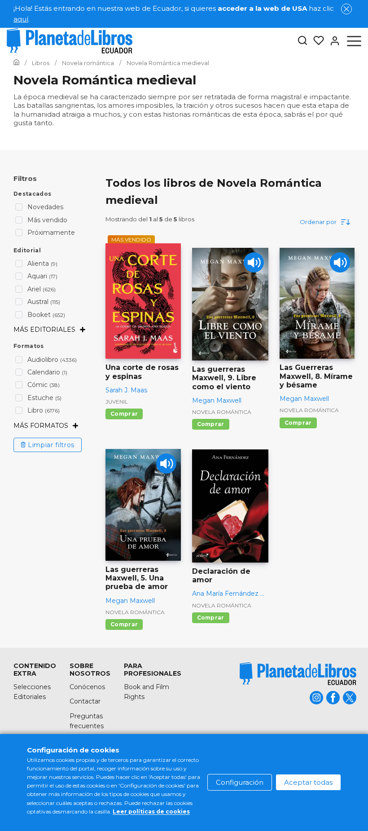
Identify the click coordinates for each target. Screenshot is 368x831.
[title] (298, 673)
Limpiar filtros (51, 445)
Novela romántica (221, 412)
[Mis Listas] (316, 40)
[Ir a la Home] (16, 62)
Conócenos (87, 687)
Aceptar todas (308, 782)
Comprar (124, 413)
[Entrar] (332, 40)
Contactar (85, 701)
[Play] (254, 262)
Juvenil (116, 401)
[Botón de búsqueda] (302, 41)
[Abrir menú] (354, 41)
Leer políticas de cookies (151, 811)
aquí (20, 19)
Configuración (239, 782)
